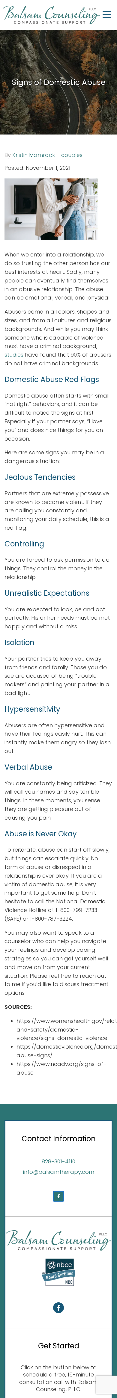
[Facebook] (58, 1196)
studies (13, 354)
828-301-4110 (58, 1161)
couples (71, 155)
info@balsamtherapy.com (58, 1172)
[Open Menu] (107, 15)
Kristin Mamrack (33, 155)
